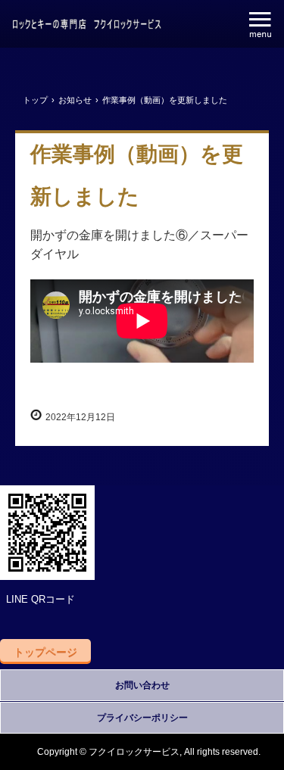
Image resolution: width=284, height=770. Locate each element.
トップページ (45, 652)
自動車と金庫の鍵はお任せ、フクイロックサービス (87, 25)
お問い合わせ (142, 685)
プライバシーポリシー (142, 717)
